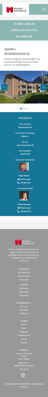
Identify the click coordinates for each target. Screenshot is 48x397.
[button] (44, 9)
